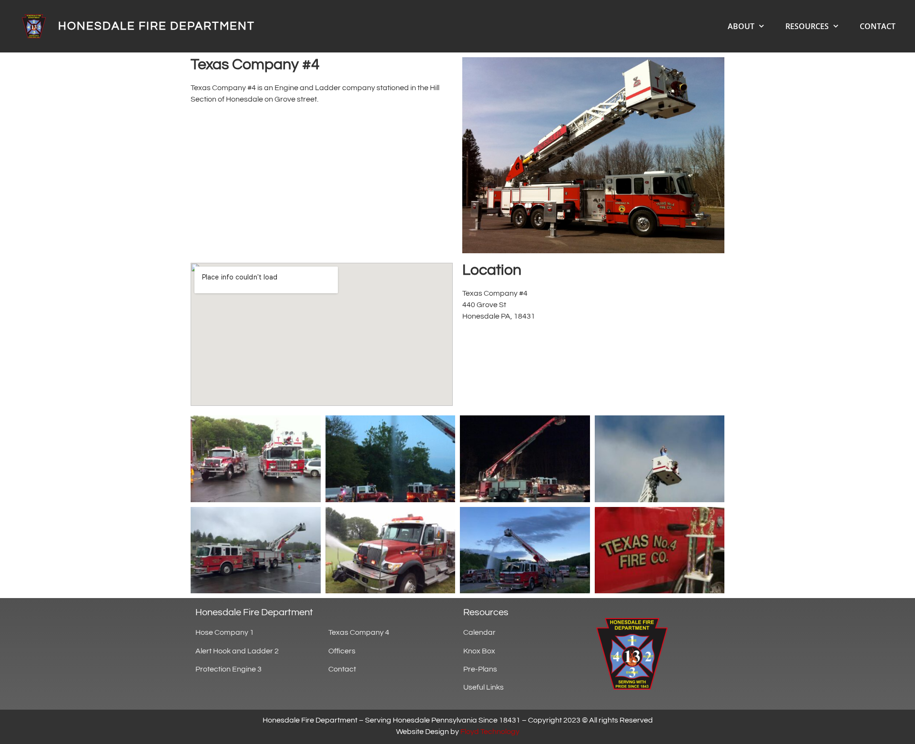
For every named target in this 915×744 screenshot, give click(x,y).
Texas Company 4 (358, 632)
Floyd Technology (489, 731)
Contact (877, 26)
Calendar (479, 632)
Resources (807, 26)
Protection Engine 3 (228, 669)
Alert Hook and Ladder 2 (237, 651)
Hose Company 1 (224, 632)
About (741, 26)
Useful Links (483, 687)
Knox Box (479, 651)
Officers (342, 651)
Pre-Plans (480, 669)
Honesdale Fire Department (156, 26)
